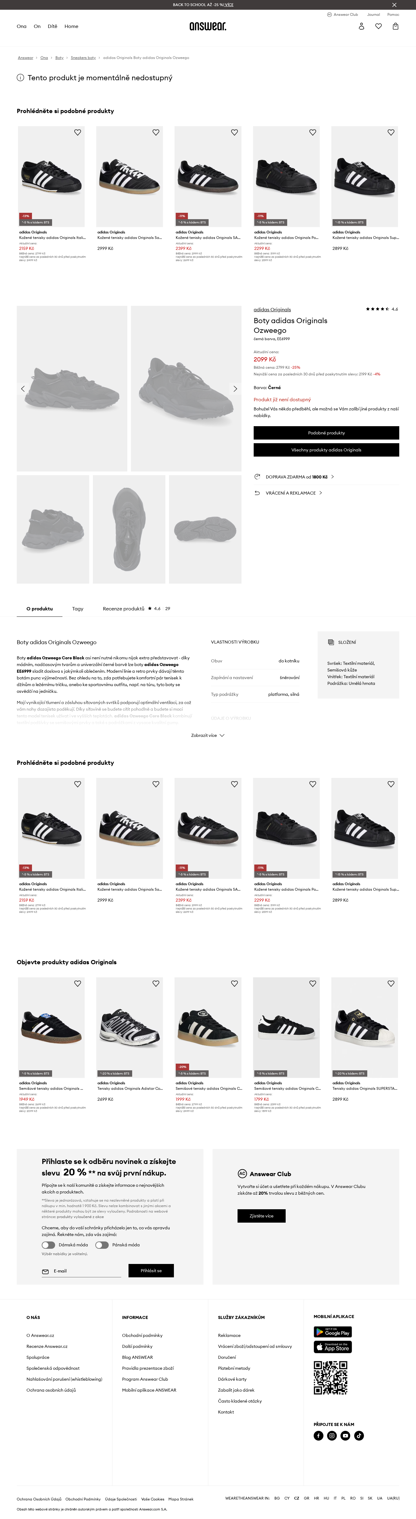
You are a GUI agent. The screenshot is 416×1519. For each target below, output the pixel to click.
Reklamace (229, 1335)
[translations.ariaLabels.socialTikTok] (359, 1435)
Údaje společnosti (121, 1499)
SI (361, 1498)
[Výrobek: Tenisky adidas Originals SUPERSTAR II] (364, 1027)
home (71, 26)
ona (21, 26)
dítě (52, 26)
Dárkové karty (232, 1379)
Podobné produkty (326, 433)
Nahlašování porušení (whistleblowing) (64, 1379)
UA (380, 1498)
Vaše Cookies (152, 1499)
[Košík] (395, 26)
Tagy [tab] (77, 609)
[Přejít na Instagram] (332, 1436)
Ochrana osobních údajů (51, 1390)
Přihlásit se (151, 1270)
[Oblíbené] (378, 26)
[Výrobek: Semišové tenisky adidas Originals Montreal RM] (51, 1027)
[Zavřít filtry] (394, 5)
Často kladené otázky (240, 1401)
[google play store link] (333, 1332)
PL (343, 1498)
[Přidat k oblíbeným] (77, 132)
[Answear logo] (208, 26)
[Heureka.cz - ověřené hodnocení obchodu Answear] (322, 1460)
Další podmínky (137, 1346)
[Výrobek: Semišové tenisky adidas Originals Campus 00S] (208, 1027)
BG (277, 1498)
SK (370, 1498)
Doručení (227, 1357)
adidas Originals (272, 309)
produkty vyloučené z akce (80, 1216)
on (37, 26)
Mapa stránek (180, 1499)
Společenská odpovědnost (52, 1368)
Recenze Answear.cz (47, 1346)
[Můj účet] (361, 26)
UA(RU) (393, 1498)
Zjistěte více (261, 1216)
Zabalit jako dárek (236, 1390)
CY (287, 1498)
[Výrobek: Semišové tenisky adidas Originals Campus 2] (286, 1027)
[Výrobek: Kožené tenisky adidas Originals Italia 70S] (51, 176)
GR (306, 1498)
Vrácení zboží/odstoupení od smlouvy (255, 1346)
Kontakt (226, 1412)
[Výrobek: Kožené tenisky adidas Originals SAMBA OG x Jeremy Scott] (208, 176)
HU (326, 1498)
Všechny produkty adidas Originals (326, 450)
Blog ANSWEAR (137, 1357)
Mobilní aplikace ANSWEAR (149, 1390)
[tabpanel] (208, 679)
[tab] (136, 608)
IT (335, 1498)
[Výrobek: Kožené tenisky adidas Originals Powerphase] (286, 176)
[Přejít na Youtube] (345, 1436)
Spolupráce (37, 1357)
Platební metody (234, 1368)
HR (316, 1498)
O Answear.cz (40, 1335)
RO (353, 1498)
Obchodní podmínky (142, 1335)
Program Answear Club (145, 1379)
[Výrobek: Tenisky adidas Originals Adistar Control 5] (129, 1027)
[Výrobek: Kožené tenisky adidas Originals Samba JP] (129, 176)
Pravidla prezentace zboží (148, 1368)
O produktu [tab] (39, 609)
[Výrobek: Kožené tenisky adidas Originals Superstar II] (364, 176)
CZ (296, 1498)
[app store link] (333, 1346)
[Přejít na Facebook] (318, 1436)
